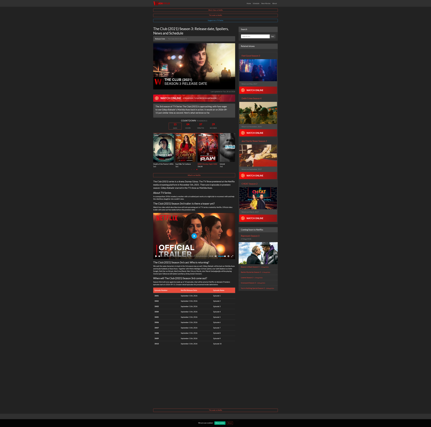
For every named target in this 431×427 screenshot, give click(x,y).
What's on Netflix (194, 175)
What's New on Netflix (215, 10)
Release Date (160, 39)
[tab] (191, 169)
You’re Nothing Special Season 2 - (257, 288)
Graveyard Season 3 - (253, 283)
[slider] (183, 256)
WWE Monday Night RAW (163, 164)
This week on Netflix (215, 15)
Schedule (256, 3)
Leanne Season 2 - (252, 278)
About (274, 3)
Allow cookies (219, 423)
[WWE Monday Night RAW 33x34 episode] (163, 147)
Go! (272, 36)
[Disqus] (194, 378)
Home (249, 3)
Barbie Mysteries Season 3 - (255, 272)
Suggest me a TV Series (215, 20)
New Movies (265, 3)
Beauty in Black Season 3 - (255, 267)
